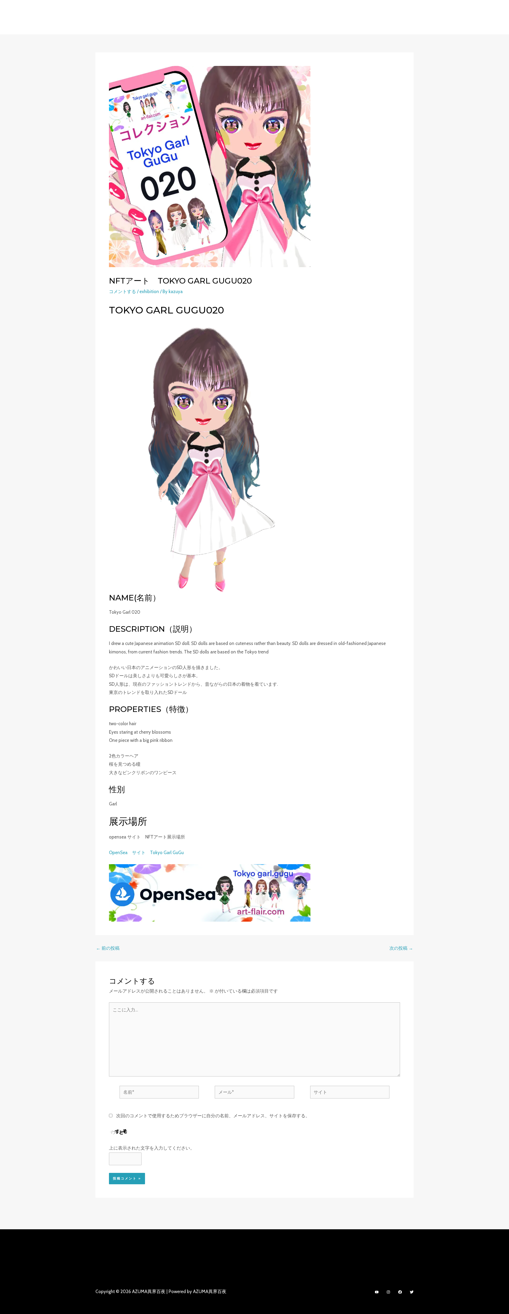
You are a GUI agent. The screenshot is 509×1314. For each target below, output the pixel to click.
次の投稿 (401, 948)
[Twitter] (412, 1292)
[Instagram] (388, 1292)
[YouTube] (377, 1292)
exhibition (149, 291)
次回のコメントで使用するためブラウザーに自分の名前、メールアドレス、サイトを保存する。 (213, 1115)
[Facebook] (400, 1292)
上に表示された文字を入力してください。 (152, 1148)
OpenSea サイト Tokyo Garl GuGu (146, 852)
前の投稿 (108, 948)
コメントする (122, 291)
